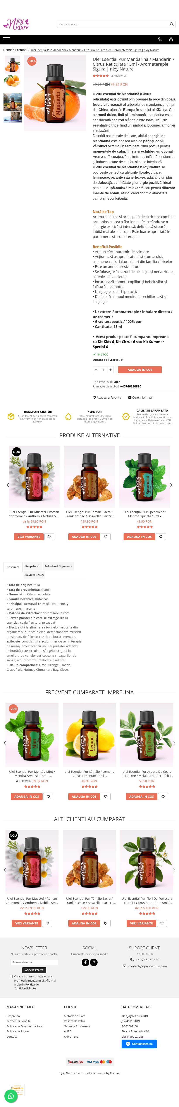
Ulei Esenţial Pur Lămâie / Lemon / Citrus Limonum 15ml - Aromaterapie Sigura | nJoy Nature (89, 773)
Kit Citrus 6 (125, 341)
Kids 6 (109, 341)
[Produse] (7, 40)
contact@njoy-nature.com (147, 966)
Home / (9, 50)
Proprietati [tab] (32, 566)
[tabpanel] (55, 93)
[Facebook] (85, 962)
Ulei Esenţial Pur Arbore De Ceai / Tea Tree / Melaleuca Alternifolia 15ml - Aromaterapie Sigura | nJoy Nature (147, 773)
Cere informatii (141, 397)
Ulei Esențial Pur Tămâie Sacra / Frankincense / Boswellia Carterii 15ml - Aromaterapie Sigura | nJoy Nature (89, 514)
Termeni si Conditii (19, 1021)
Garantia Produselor (77, 1026)
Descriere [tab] (13, 567)
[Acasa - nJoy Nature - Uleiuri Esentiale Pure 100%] (25, 24)
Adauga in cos (140, 370)
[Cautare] (172, 24)
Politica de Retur (74, 1021)
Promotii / (22, 50)
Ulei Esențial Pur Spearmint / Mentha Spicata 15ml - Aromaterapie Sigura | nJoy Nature (145, 514)
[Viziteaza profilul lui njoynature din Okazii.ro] (17, 1090)
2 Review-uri (119, 75)
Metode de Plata (74, 1016)
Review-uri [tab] (34, 575)
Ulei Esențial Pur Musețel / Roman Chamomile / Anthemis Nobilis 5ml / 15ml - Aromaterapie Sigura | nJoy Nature (34, 514)
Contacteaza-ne (142, 1043)
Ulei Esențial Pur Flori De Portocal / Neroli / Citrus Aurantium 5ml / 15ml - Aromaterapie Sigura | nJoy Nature (147, 900)
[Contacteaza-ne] (160, 39)
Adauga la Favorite (108, 397)
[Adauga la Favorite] (49, 536)
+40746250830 (147, 959)
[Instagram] (94, 962)
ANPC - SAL (71, 1036)
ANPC (67, 1031)
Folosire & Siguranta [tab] (58, 566)
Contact (12, 1036)
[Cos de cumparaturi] (171, 39)
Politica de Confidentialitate (26, 986)
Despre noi (14, 1016)
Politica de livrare (18, 1031)
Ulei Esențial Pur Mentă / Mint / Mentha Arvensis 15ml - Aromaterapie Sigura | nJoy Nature (32, 773)
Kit (101, 341)
